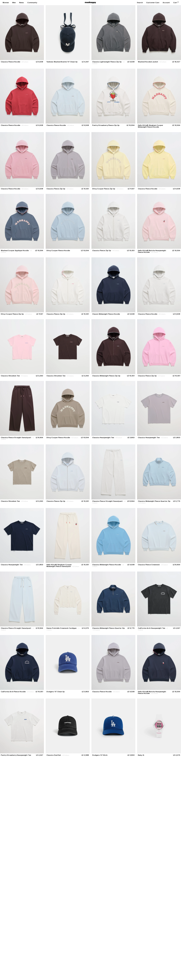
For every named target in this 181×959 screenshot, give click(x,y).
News (21, 3)
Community (32, 3)
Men (14, 3)
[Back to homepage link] (90, 2)
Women (6, 3)
